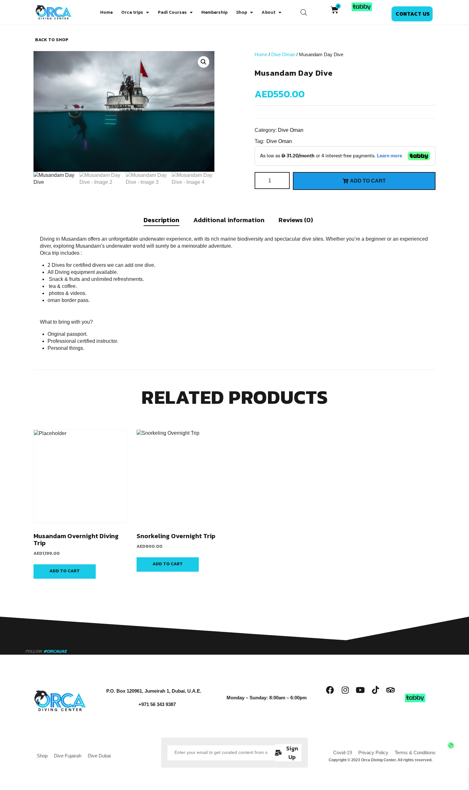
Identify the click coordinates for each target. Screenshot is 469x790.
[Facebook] (330, 690)
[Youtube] (360, 690)
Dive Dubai (99, 755)
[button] (203, 62)
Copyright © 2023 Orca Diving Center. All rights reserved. (380, 760)
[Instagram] (345, 690)
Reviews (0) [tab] (296, 220)
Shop (241, 12)
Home (106, 12)
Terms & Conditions (415, 752)
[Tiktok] (375, 690)
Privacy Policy (373, 752)
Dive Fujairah (67, 755)
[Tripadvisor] (391, 690)
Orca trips (132, 12)
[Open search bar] (304, 12)
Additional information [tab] (228, 220)
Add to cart (64, 571)
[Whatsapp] (451, 745)
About (268, 12)
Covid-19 (342, 752)
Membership (214, 12)
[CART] (332, 10)
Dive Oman (283, 54)
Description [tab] (161, 220)
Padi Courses (172, 12)
